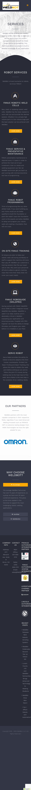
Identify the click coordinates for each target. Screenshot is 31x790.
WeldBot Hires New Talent (25, 699)
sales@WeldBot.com (19, 572)
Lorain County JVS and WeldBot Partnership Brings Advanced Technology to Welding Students (25, 677)
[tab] (15, 485)
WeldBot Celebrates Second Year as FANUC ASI (25, 653)
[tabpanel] (15, 500)
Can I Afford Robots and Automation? (25, 712)
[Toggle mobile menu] (28, 5)
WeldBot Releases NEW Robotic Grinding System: (25, 636)
